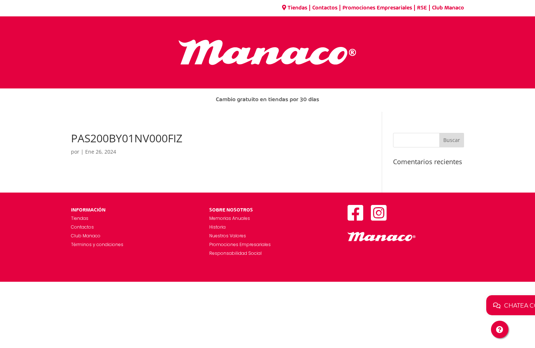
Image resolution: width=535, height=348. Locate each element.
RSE (422, 8)
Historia (217, 227)
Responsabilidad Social (235, 253)
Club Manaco (448, 8)
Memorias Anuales (229, 218)
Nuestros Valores (227, 236)
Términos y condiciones (97, 244)
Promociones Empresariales (377, 8)
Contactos (324, 8)
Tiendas (297, 8)
